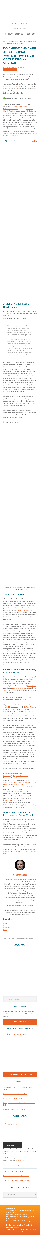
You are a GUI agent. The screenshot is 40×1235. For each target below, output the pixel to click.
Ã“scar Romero (8, 800)
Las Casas (6, 776)
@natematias (21, 879)
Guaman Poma (28, 782)
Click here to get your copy (20, 1074)
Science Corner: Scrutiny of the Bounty (16, 1176)
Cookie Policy (20, 1160)
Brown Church (15, 86)
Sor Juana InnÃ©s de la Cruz (13, 785)
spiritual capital (19, 690)
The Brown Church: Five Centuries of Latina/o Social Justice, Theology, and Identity (19, 111)
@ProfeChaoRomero (11, 109)
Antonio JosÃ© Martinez (16, 787)
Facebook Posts (20, 1116)
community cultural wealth (21, 688)
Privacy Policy (11, 1229)
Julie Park (6, 690)
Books (19, 938)
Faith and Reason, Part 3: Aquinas (14, 1109)
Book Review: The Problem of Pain (15, 1094)
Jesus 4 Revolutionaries (21, 131)
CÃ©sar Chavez (23, 791)
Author (14, 938)
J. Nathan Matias (10, 879)
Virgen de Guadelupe (20, 776)
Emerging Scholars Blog (20, 10)
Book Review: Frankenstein (12, 1098)
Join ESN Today (20, 1022)
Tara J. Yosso (31, 686)
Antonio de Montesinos (24, 610)
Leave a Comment (10, 70)
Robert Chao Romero (20, 106)
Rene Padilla (28, 728)
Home (5, 41)
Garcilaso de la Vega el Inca (12, 782)
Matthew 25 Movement (19, 133)
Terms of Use (24, 1229)
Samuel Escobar (8, 730)
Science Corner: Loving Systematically (16, 1180)
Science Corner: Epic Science (13, 1171)
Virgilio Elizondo (8, 707)
